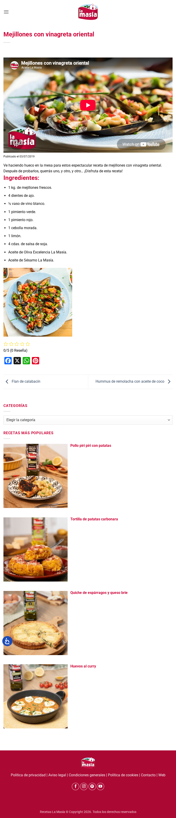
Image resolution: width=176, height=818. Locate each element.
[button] (6, 11)
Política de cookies (123, 775)
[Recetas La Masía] (88, 12)
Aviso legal (57, 775)
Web (161, 775)
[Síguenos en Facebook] (75, 786)
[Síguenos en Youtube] (100, 786)
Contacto (148, 775)
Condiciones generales (87, 775)
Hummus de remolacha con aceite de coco (130, 381)
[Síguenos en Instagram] (84, 786)
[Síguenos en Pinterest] (92, 786)
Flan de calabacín (25, 381)
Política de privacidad (28, 775)
